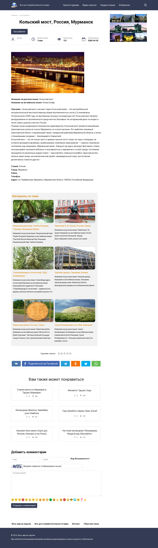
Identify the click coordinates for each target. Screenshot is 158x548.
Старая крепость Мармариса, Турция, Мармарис (32, 391)
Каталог (76, 524)
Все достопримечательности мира (51, 524)
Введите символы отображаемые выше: (42, 466)
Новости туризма (71, 5)
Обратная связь (91, 524)
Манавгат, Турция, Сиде (79, 390)
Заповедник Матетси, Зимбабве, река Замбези (31, 411)
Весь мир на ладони (21, 524)
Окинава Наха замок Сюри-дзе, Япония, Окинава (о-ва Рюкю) (32, 432)
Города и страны (107, 5)
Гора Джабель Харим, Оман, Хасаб (79, 411)
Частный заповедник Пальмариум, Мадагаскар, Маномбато (79, 432)
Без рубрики (19, 31)
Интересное (124, 5)
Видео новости (89, 5)
